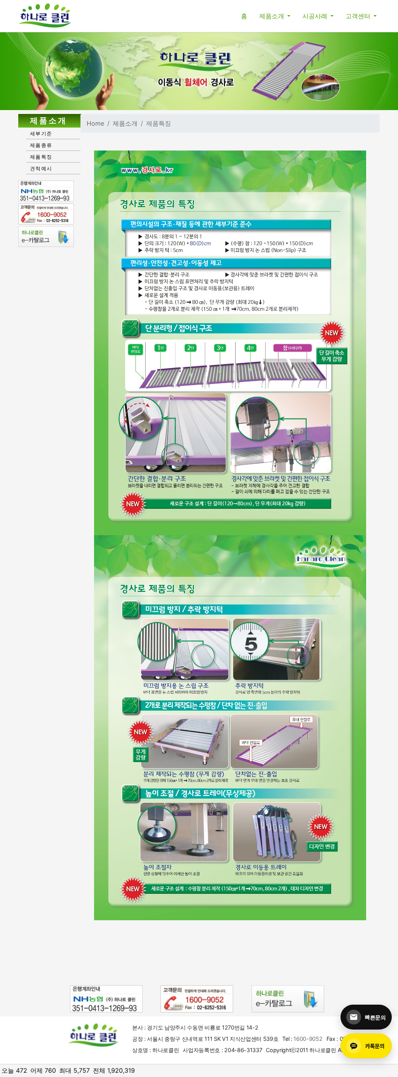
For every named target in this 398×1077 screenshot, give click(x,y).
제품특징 (41, 157)
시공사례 (315, 16)
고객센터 (359, 16)
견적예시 (41, 168)
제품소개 (272, 16)
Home (95, 123)
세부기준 (41, 133)
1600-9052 (307, 1038)
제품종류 (41, 145)
